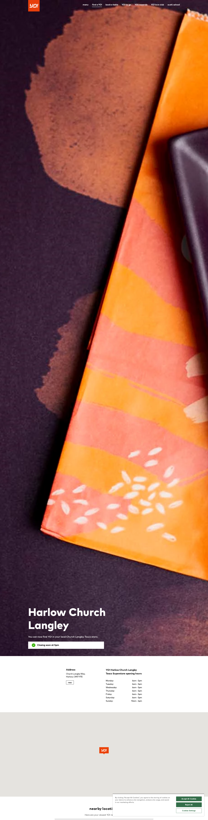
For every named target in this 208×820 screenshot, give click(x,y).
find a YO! (97, 4)
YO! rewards (141, 4)
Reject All (189, 805)
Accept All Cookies (189, 799)
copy (70, 682)
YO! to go (126, 4)
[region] (158, 805)
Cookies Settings (189, 811)
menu (85, 4)
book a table (112, 4)
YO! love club (157, 4)
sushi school (174, 4)
